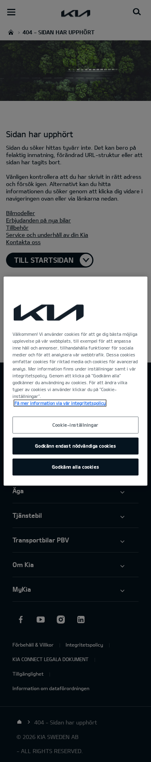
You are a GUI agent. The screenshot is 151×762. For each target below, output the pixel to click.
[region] (75, 381)
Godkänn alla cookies (75, 466)
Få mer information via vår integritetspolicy (59, 403)
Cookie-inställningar (75, 424)
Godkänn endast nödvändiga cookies (75, 445)
